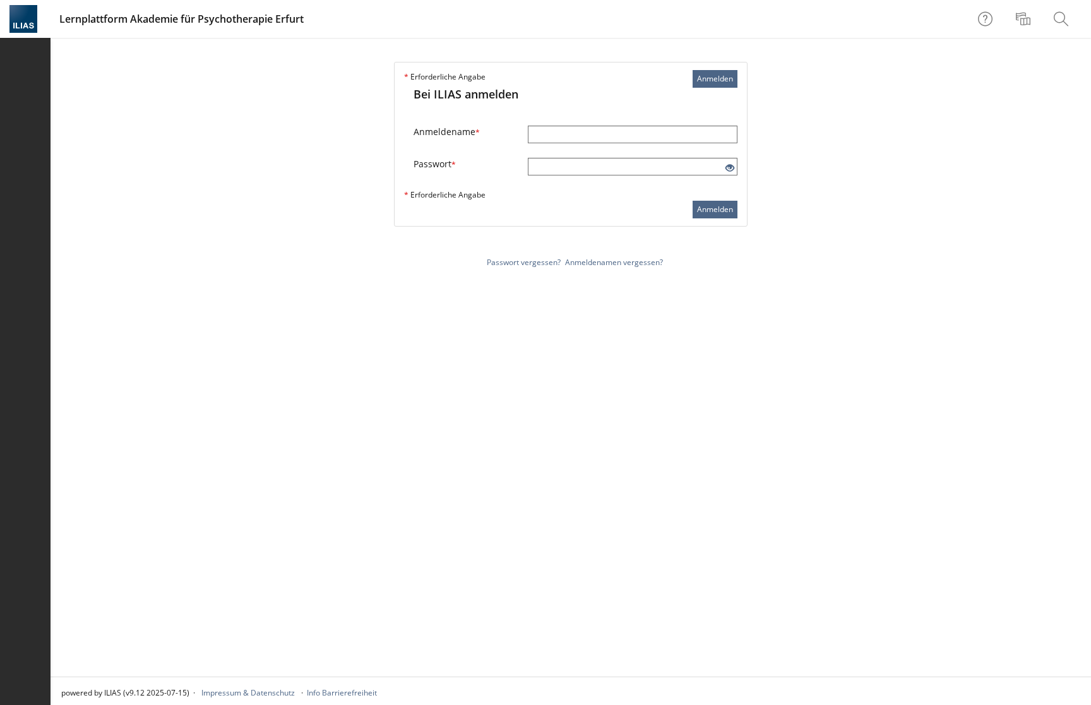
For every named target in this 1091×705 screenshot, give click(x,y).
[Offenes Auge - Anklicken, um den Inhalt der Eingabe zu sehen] (729, 168)
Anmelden (715, 78)
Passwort (435, 164)
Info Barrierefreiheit (342, 692)
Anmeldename (447, 132)
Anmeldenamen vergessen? (614, 262)
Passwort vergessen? (524, 262)
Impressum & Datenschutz (248, 692)
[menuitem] (1025, 19)
